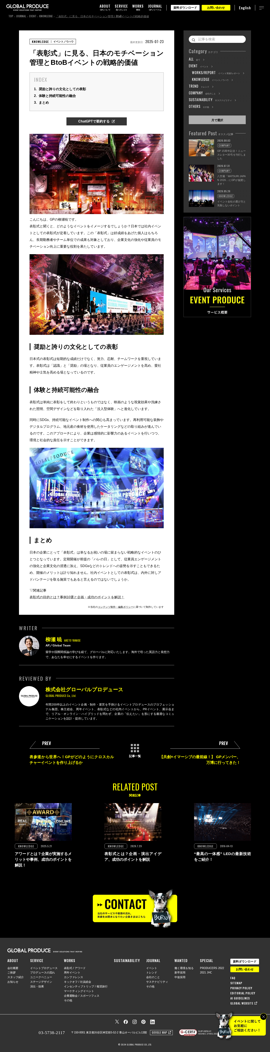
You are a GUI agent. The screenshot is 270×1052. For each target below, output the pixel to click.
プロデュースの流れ (42, 972)
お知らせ (12, 981)
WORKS (69, 960)
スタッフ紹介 (15, 977)
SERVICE (36, 960)
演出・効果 (37, 986)
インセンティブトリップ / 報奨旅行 (86, 986)
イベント (151, 968)
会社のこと (153, 977)
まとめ (41, 102)
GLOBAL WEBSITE (241, 1003)
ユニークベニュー (41, 977)
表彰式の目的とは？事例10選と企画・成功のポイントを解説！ (77, 597)
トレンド (151, 972)
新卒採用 (179, 972)
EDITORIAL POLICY (242, 993)
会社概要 (12, 968)
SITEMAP (236, 982)
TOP (10, 16)
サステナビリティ (157, 981)
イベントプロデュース (44, 968)
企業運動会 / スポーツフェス (81, 995)
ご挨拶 (11, 972)
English (245, 8)
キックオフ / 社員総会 (77, 981)
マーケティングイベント (79, 991)
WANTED (181, 960)
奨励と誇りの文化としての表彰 (60, 89)
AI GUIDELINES (240, 998)
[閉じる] (263, 1016)
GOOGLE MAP (159, 1032)
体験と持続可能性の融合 (55, 96)
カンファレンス (73, 977)
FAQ (232, 977)
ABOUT (12, 960)
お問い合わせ (216, 7)
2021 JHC (206, 972)
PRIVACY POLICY (241, 988)
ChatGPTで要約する (94, 121)
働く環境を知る (184, 968)
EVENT (32, 16)
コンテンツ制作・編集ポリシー (115, 606)
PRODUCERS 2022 (212, 968)
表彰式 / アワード (75, 968)
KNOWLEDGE (46, 16)
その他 (68, 1000)
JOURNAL (21, 16)
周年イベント (72, 972)
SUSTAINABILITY (127, 960)
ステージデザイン (41, 981)
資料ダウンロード (185, 7)
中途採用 (179, 977)
